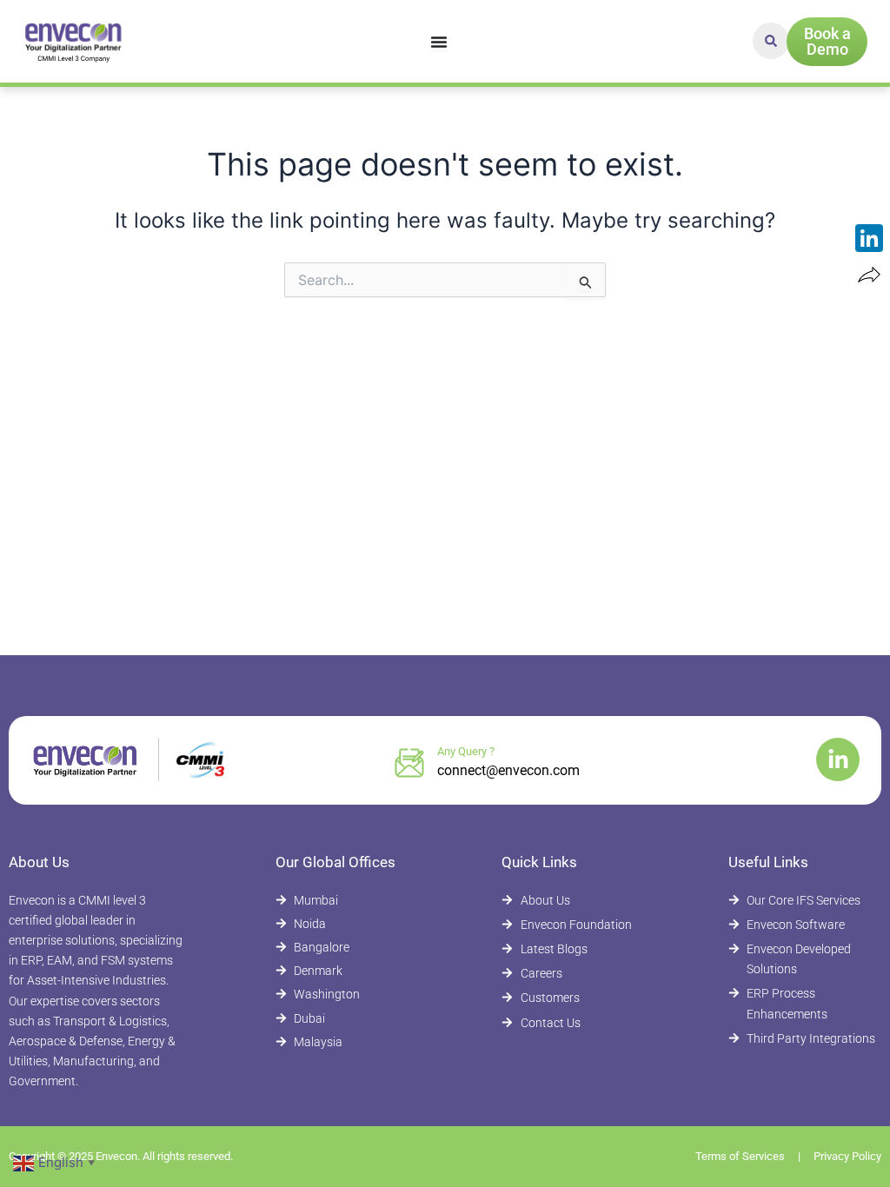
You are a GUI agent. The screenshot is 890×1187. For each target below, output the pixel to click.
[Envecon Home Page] (74, 41)
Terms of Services (740, 1156)
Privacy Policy (847, 1156)
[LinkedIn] (869, 238)
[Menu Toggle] (439, 41)
